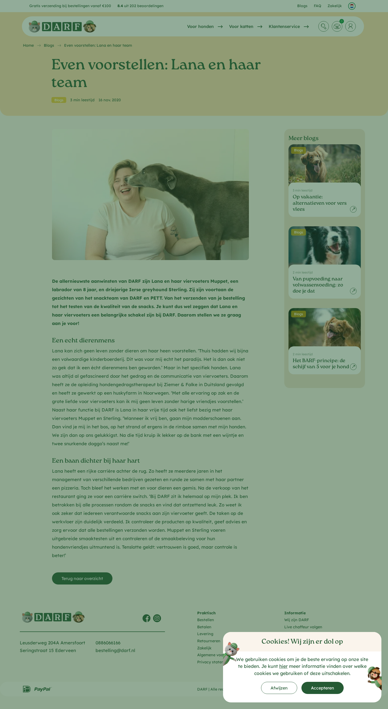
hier (283, 666)
